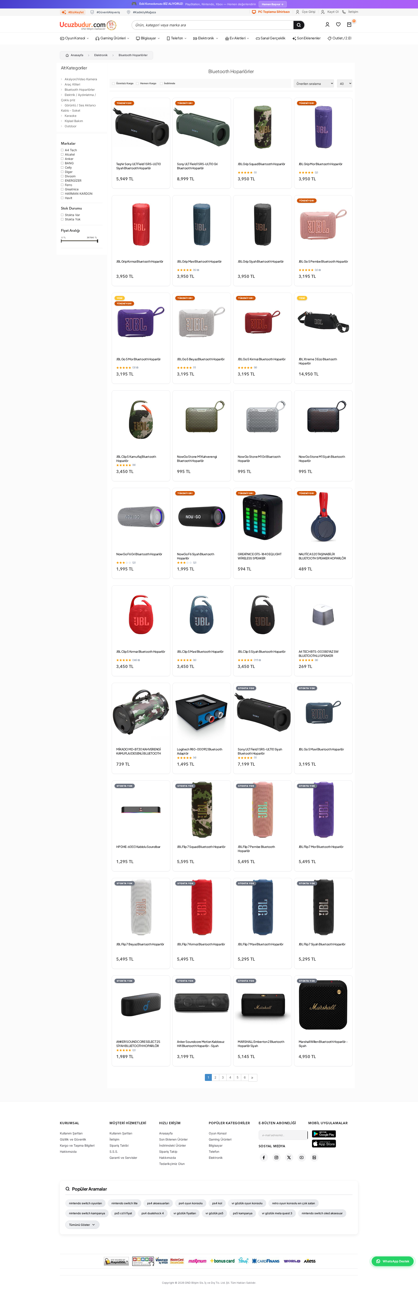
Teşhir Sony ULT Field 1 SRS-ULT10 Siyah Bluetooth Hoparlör (138, 166)
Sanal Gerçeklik (272, 38)
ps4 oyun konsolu (191, 1203)
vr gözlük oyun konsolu (247, 1203)
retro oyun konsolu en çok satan (293, 1203)
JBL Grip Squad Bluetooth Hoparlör (261, 164)
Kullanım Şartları (71, 1133)
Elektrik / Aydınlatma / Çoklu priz (78, 97)
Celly (68, 167)
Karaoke (70, 115)
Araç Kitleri (72, 84)
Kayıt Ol (333, 11)
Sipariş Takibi (119, 1145)
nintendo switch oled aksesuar (322, 1213)
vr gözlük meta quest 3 (277, 1213)
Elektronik (205, 38)
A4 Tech (71, 150)
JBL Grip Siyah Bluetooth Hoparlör (261, 261)
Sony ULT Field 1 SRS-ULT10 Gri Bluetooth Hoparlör (197, 166)
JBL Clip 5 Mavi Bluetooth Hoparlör (200, 651)
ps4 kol (217, 1203)
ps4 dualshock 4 (153, 1213)
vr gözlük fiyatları (185, 1213)
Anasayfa (77, 55)
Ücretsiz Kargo (124, 83)
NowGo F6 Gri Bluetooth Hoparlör (139, 554)
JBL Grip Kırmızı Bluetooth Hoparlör (139, 261)
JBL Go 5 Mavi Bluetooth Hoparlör (321, 749)
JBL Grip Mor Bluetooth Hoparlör (320, 164)
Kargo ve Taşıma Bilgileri (77, 1145)
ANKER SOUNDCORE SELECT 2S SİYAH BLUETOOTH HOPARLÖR (138, 1044)
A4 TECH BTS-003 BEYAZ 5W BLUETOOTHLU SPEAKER (319, 653)
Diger (68, 172)
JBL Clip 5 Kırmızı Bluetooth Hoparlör (140, 651)
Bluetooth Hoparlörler (133, 55)
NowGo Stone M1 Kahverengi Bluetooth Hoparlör (197, 459)
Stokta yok (73, 219)
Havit (68, 198)
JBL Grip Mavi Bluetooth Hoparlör (199, 261)
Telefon (177, 38)
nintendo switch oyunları (85, 1203)
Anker (69, 159)
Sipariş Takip (168, 1151)
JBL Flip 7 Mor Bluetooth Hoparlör (321, 847)
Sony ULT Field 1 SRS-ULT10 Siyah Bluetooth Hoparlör (260, 751)
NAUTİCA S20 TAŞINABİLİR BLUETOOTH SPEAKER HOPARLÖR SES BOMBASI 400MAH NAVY (322, 558)
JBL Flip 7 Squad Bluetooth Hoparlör (201, 847)
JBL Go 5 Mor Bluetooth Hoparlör (138, 359)
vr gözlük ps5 (214, 1213)
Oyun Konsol (74, 38)
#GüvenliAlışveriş (108, 12)
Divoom (70, 176)
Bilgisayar (148, 38)
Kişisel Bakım (74, 121)
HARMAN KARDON (79, 193)
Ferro (68, 185)
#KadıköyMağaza (144, 12)
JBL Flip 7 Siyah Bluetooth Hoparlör (322, 944)
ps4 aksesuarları (158, 1203)
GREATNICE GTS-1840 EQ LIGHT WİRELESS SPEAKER (259, 556)
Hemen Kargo (148, 83)
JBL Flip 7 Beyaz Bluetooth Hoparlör (140, 944)
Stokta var (72, 215)
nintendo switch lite (124, 1203)
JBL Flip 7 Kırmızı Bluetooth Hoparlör (201, 944)
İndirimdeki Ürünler (172, 1145)
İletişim (352, 11)
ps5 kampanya (242, 1213)
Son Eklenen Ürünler (173, 1139)
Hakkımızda (68, 1151)
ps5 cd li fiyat (123, 1213)
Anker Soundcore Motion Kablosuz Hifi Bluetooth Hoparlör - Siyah (200, 1044)
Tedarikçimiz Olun (172, 1164)
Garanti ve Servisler (123, 1157)
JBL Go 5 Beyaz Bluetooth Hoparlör (201, 359)
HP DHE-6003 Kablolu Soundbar (138, 847)
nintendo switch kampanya (87, 1213)
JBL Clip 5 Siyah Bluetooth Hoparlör (261, 651)
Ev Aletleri (237, 38)
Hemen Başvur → (272, 4)
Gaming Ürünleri (113, 38)
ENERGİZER (73, 180)
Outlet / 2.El (341, 38)
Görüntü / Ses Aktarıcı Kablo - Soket (78, 107)
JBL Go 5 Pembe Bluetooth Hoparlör (323, 261)
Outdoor (70, 126)
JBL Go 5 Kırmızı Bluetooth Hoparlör (261, 359)
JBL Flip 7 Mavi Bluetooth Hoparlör (260, 944)
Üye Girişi (308, 11)
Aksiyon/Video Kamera (81, 79)
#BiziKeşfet (76, 12)
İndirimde (169, 83)
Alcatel (70, 154)
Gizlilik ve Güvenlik (73, 1139)
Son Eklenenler (309, 38)
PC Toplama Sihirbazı (274, 11)
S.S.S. (114, 1151)
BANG (69, 163)
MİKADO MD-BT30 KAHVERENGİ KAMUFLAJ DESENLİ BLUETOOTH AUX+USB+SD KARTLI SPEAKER (138, 753)
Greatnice (72, 189)
